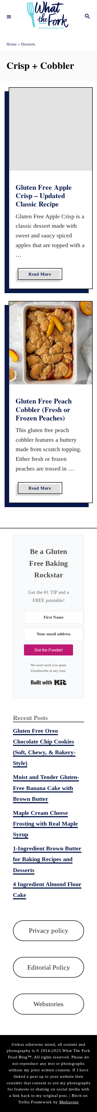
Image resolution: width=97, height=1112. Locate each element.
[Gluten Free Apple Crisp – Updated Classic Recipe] (50, 129)
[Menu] (9, 16)
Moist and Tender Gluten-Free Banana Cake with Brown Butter (46, 788)
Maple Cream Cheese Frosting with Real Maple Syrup (45, 823)
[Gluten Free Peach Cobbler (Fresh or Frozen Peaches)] (50, 342)
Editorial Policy (48, 967)
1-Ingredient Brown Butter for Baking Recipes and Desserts (47, 859)
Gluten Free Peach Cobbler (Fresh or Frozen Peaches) (44, 409)
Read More (41, 276)
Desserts (28, 44)
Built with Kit (49, 682)
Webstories (48, 1004)
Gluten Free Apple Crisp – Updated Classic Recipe (44, 195)
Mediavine (69, 1102)
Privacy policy (48, 930)
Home (11, 44)
